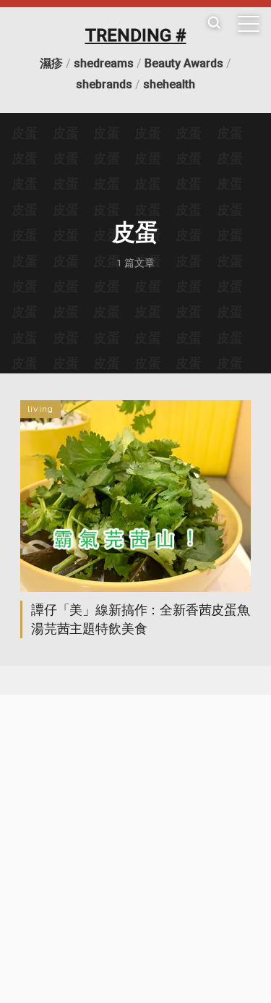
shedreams (104, 63)
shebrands (104, 84)
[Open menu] (248, 24)
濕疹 (51, 63)
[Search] (214, 23)
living (40, 409)
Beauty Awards (184, 63)
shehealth (169, 84)
